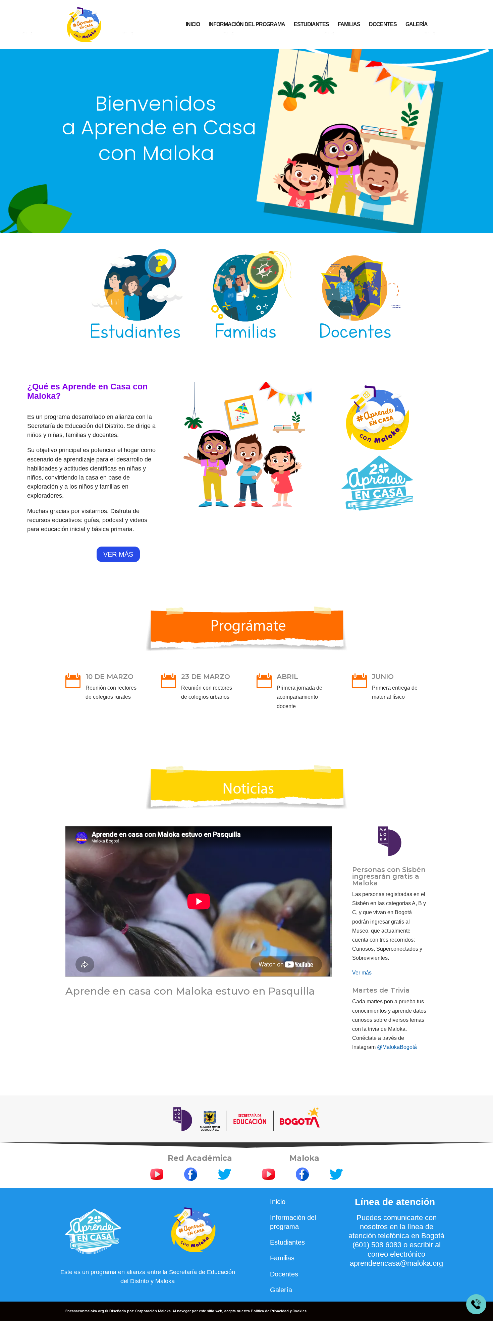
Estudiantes (311, 24)
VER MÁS (118, 554)
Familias (349, 24)
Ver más (362, 973)
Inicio (193, 24)
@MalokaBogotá (397, 1047)
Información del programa (247, 24)
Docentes (383, 24)
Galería (416, 24)
